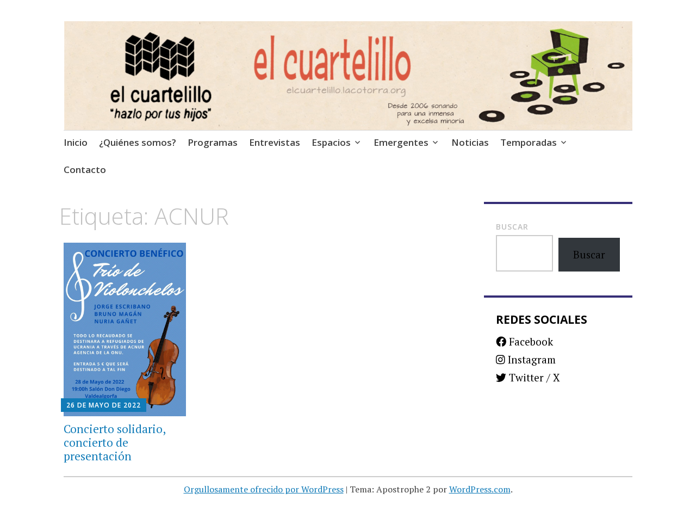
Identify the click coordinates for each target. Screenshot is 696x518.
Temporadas (528, 142)
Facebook (529, 341)
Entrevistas (274, 142)
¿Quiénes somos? (137, 142)
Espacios (331, 142)
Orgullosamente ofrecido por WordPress (264, 489)
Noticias (470, 142)
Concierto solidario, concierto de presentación (114, 442)
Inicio (76, 142)
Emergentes (401, 142)
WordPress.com (480, 489)
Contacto (85, 169)
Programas (213, 142)
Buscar (512, 226)
